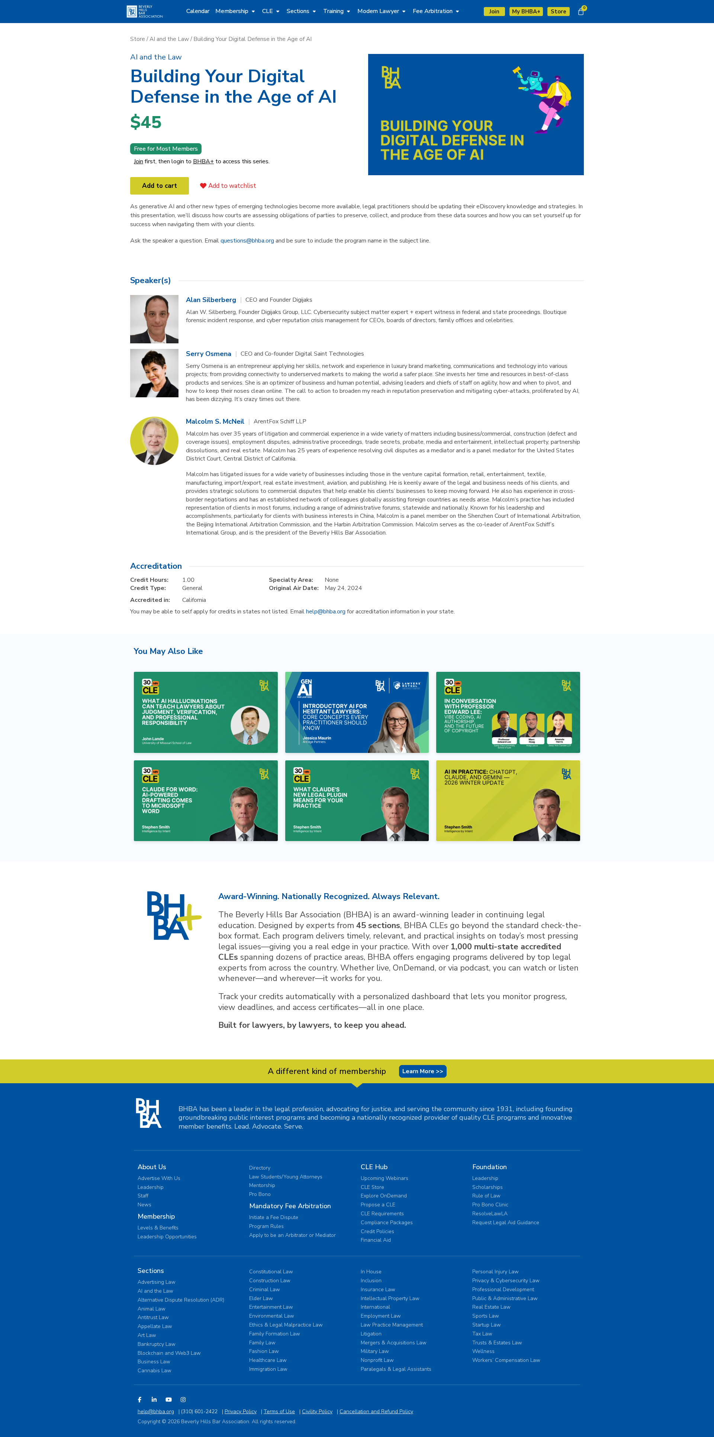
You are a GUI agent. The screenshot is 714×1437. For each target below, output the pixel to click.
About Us (152, 1166)
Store (137, 39)
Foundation (489, 1166)
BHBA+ (203, 161)
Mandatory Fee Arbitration (290, 1206)
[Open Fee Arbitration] (457, 11)
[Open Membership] (253, 11)
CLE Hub (374, 1166)
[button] (156, 57)
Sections (151, 1270)
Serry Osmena (208, 353)
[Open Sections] (314, 11)
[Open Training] (348, 11)
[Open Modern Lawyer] (404, 11)
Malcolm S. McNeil (215, 421)
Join (138, 161)
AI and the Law (169, 39)
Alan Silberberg (211, 299)
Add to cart (159, 186)
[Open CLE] (278, 11)
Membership (156, 1216)
